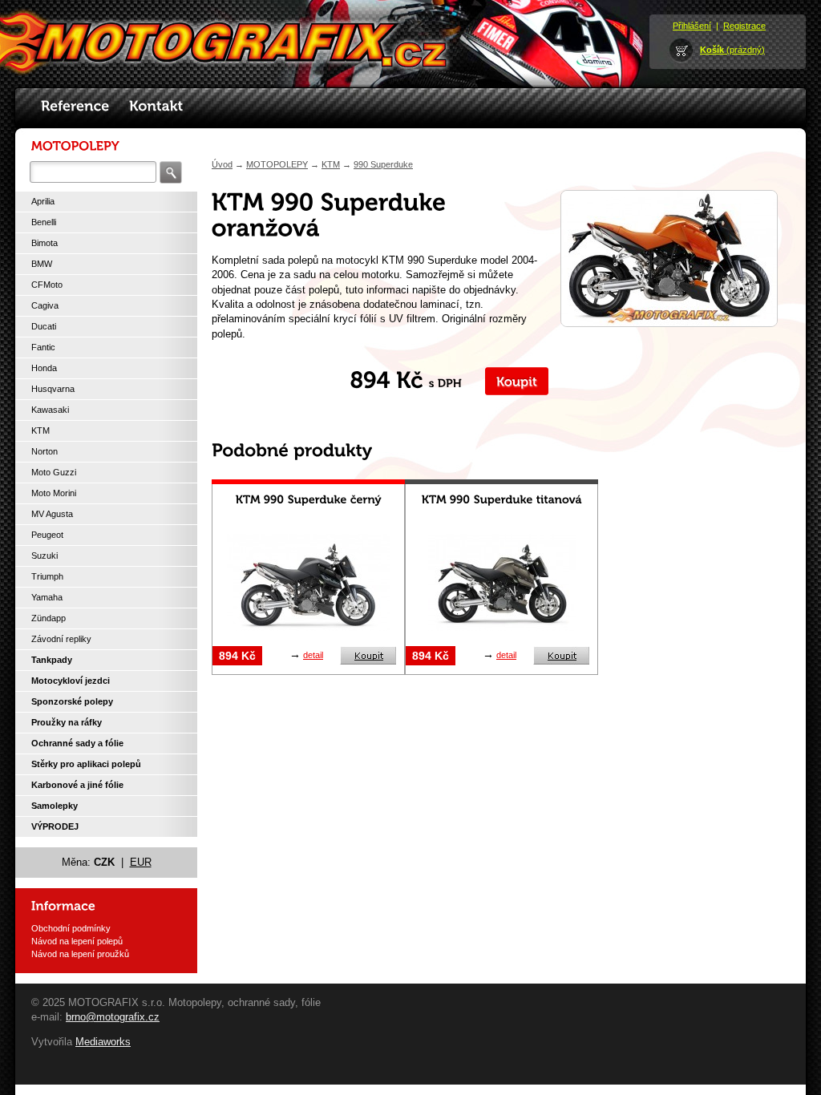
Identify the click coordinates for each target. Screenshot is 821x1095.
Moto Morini (53, 493)
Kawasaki (50, 409)
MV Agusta (52, 514)
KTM (40, 430)
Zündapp (48, 618)
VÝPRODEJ (55, 826)
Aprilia (43, 201)
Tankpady (51, 660)
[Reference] (75, 107)
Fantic (43, 347)
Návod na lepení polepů (77, 941)
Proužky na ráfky (66, 722)
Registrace (744, 25)
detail (313, 655)
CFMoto (47, 284)
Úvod (222, 164)
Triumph (47, 576)
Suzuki (44, 555)
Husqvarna (53, 389)
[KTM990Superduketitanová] (502, 499)
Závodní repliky (61, 639)
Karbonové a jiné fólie (77, 785)
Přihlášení (692, 25)
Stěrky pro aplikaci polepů (86, 764)
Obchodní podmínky (71, 928)
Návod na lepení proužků (80, 954)
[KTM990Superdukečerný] (309, 499)
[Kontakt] (156, 107)
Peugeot (47, 534)
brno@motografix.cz (113, 1017)
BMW (41, 264)
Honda (44, 368)
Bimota (44, 243)
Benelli (43, 222)
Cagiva (45, 305)
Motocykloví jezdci (70, 680)
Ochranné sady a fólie (77, 743)
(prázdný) (732, 50)
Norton (44, 451)
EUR (141, 862)
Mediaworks (103, 1042)
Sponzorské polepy (72, 701)
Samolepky (54, 805)
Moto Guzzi (53, 472)
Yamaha (47, 597)
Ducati (43, 326)
